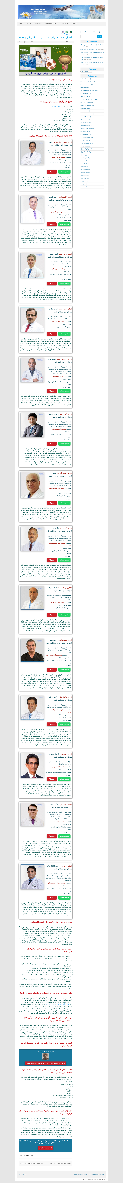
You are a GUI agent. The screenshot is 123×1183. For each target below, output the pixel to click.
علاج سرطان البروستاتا (54, 106)
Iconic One (86, 1179)
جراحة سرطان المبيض (87, 149)
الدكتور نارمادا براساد (65, 587)
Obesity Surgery (84, 119)
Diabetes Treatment (85, 102)
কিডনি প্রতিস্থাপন (83, 175)
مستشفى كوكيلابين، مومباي (58, 821)
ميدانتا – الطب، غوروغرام (59, 269)
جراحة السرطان (86, 146)
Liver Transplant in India (86, 114)
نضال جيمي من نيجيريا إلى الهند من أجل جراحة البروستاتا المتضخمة (45, 1063)
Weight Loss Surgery (85, 137)
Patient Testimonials (51, 23)
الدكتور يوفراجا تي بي (65, 804)
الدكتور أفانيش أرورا (65, 197)
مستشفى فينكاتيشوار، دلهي (58, 321)
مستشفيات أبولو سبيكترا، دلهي (54, 655)
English (63, 34)
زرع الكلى (84, 154)
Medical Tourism (84, 116)
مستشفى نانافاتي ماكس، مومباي (57, 212)
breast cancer (84, 87)
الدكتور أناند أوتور (66, 866)
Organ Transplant (85, 122)
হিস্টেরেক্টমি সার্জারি (83, 187)
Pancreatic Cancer (85, 131)
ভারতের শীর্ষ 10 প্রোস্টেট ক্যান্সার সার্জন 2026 (60, 1163)
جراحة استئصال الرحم (87, 143)
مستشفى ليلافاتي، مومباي (59, 429)
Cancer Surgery (84, 93)
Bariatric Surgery (84, 79)
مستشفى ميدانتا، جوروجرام (58, 602)
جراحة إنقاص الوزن (87, 140)
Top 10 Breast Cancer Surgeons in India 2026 (92, 52)
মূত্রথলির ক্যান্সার (83, 178)
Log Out (74, 23)
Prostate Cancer (84, 134)
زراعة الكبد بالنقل (86, 152)
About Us (28, 23)
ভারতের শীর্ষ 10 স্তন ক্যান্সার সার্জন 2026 (88, 49)
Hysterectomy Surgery (86, 105)
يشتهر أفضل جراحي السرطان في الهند (57, 1004)
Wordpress (103, 1179)
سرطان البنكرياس (86, 160)
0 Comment (69, 42)
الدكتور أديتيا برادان (65, 309)
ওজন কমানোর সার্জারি (84, 169)
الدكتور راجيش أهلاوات (64, 473)
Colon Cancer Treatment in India (88, 99)
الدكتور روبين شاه (66, 754)
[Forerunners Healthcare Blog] (61, 18)
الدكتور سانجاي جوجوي (64, 359)
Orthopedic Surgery (85, 125)
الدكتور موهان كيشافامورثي (63, 142)
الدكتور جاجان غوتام (65, 254)
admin (22, 42)
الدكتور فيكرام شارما (65, 697)
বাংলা (70, 34)
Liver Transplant (84, 111)
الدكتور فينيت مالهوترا (65, 640)
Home (20, 23)
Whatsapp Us (64, 172)
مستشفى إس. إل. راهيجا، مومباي (57, 883)
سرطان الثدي (85, 163)
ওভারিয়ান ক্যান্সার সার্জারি (85, 172)
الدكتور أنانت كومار (65, 528)
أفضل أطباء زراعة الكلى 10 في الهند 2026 (31, 1163)
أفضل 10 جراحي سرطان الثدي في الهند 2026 (91, 44)
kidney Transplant (85, 108)
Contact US (65, 23)
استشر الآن (52, 172)
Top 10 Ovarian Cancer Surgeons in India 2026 (92, 62)
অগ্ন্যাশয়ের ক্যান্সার (84, 166)
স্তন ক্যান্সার (82, 184)
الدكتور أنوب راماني (65, 414)
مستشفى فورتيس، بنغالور (59, 157)
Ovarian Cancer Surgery (86, 128)
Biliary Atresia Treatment (86, 81)
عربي (67, 34)
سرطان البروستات (28, 1155)
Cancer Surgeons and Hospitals (88, 90)
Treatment (38, 23)
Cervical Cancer (84, 96)
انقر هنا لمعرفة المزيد (45, 1148)
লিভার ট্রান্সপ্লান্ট (83, 181)
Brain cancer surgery (85, 84)
